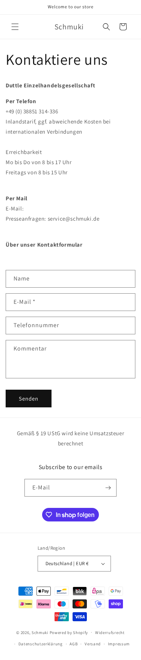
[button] (15, 26)
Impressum (119, 643)
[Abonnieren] (108, 488)
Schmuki (40, 632)
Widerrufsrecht (110, 632)
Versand (93, 643)
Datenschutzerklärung (40, 643)
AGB (73, 643)
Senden (28, 398)
